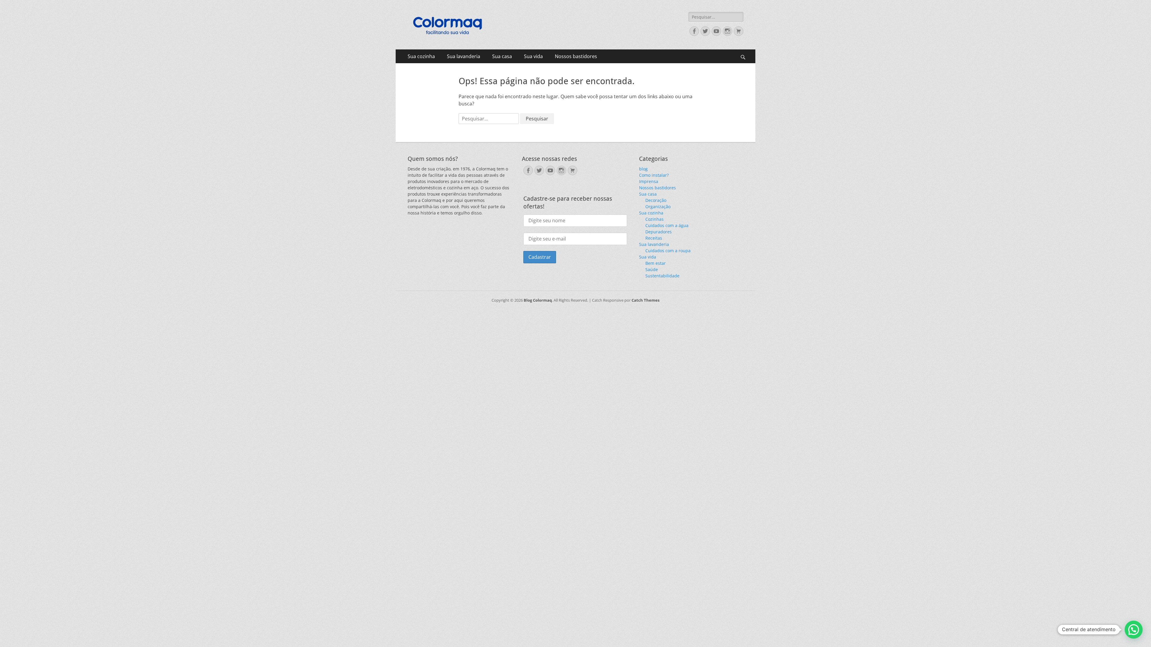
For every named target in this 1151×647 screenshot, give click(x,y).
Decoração (655, 200)
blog (643, 169)
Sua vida (533, 56)
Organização (658, 206)
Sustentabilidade (662, 276)
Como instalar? (654, 175)
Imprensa (648, 181)
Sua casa (502, 56)
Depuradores (658, 232)
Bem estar (655, 263)
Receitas (653, 238)
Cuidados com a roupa (668, 250)
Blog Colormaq (538, 300)
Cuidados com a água (667, 225)
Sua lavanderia (463, 56)
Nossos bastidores (576, 56)
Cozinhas (654, 219)
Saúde (651, 269)
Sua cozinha (421, 56)
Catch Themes (645, 300)
